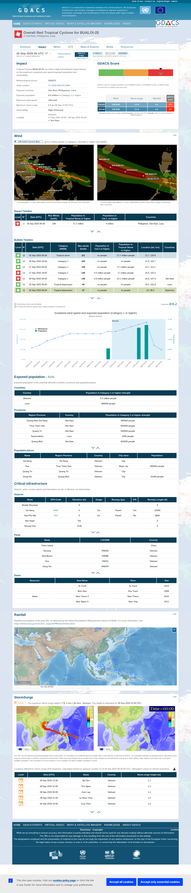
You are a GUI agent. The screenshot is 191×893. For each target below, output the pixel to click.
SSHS (103, 142)
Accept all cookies (121, 881)
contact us (150, 1)
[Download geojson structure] (173, 304)
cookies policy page (64, 880)
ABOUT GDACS (132, 825)
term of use (137, 1)
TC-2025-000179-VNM (59, 85)
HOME (17, 23)
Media (109, 47)
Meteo (57, 47)
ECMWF (123, 53)
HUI (56, 515)
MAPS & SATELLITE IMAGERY (84, 23)
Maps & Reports (90, 47)
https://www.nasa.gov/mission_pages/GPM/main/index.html (44, 623)
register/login (163, 1)
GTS (70, 47)
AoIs (50, 377)
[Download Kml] (170, 304)
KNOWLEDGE (112, 23)
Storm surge (137, 98)
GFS (98, 53)
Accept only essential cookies (160, 881)
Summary (25, 47)
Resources (127, 47)
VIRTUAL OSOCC (55, 23)
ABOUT (127, 23)
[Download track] (176, 304)
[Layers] (174, 630)
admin (174, 1)
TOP (175, 135)
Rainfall (157, 98)
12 (23, 223)
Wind (115, 98)
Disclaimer (85, 829)
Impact (42, 47)
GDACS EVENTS (32, 23)
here (125, 87)
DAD (56, 510)
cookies (175, 829)
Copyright (98, 829)
